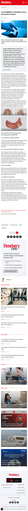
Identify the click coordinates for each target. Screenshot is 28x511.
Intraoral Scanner (13, 224)
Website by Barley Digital (22, 507)
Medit (20, 224)
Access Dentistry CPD (11, 271)
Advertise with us (7, 487)
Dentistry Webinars (21, 493)
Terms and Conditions (6, 507)
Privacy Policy (13, 507)
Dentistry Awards (21, 490)
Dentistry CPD (21, 485)
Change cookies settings (7, 485)
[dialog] (2, 509)
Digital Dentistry (5, 224)
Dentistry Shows (21, 487)
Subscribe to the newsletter (14, 497)
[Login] (23, 3)
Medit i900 (4, 228)
